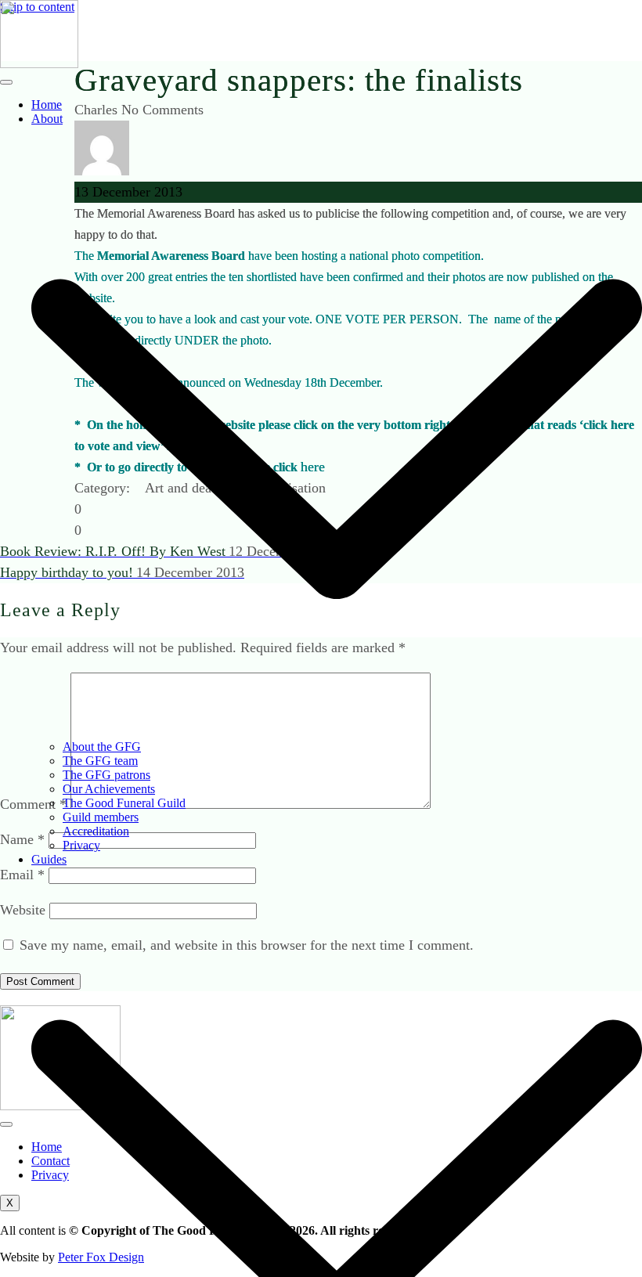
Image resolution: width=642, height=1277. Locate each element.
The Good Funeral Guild (124, 803)
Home (46, 104)
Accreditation (96, 831)
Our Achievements (109, 788)
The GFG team (100, 760)
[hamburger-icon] (6, 82)
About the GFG (102, 746)
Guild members (101, 817)
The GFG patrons (106, 774)
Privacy (81, 845)
